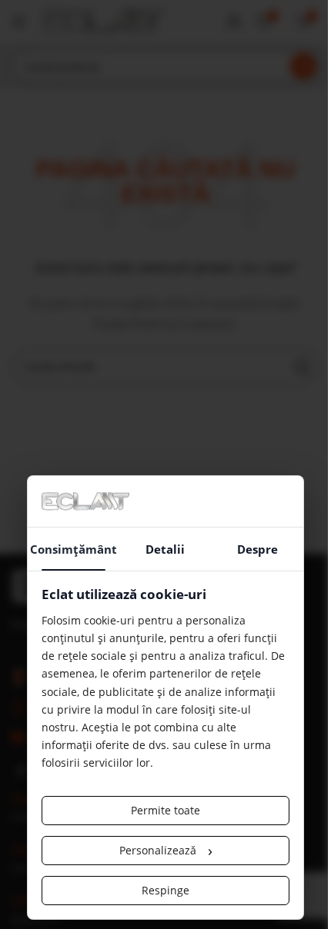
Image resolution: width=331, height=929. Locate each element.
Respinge (165, 890)
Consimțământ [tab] (73, 549)
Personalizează (165, 850)
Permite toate (165, 810)
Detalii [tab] (165, 549)
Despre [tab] (257, 549)
